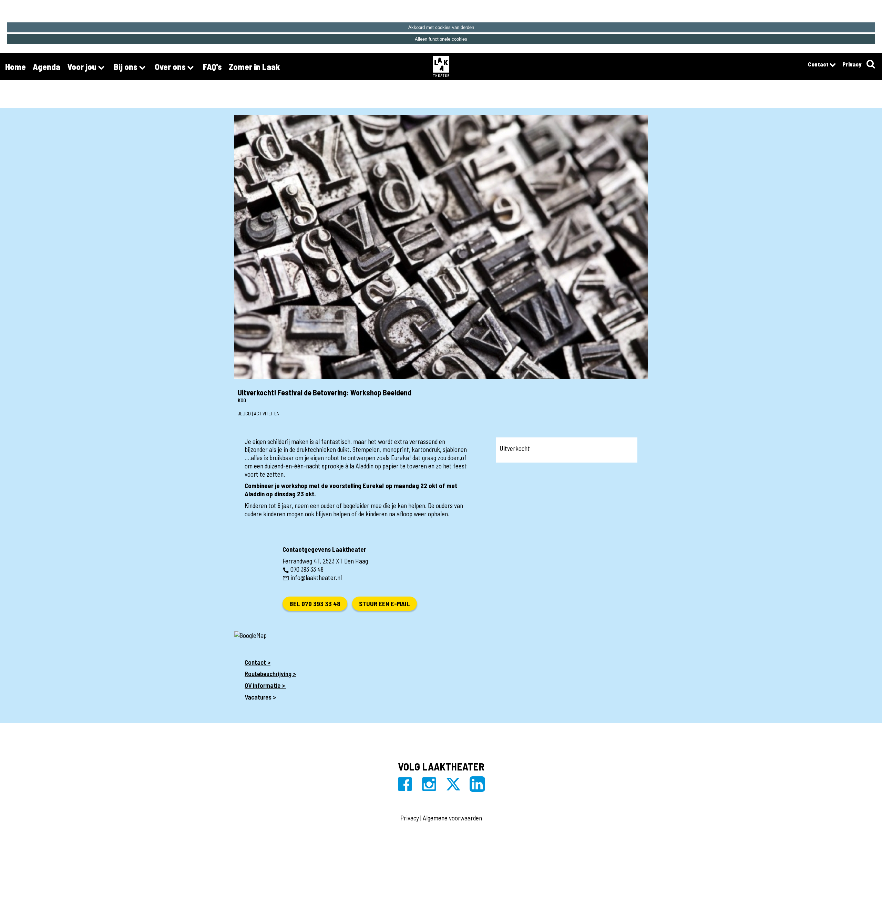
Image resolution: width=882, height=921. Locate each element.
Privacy (851, 64)
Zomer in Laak (254, 66)
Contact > (257, 662)
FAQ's (212, 66)
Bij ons (126, 66)
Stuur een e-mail (384, 604)
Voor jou (82, 66)
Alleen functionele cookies (441, 39)
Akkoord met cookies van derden (441, 27)
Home (15, 66)
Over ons (171, 66)
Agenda (46, 66)
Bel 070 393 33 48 (314, 604)
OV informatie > (265, 685)
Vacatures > (261, 697)
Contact (819, 64)
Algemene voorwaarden (452, 818)
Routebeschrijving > (270, 673)
